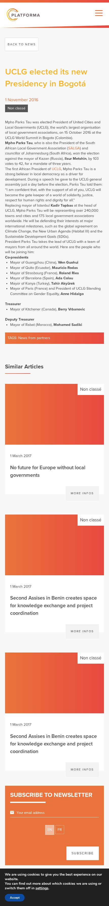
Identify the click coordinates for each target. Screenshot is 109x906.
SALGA (74, 148)
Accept (15, 898)
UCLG (56, 169)
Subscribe (82, 853)
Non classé (16, 108)
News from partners (34, 338)
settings (41, 888)
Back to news (22, 44)
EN (49, 830)
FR (60, 830)
